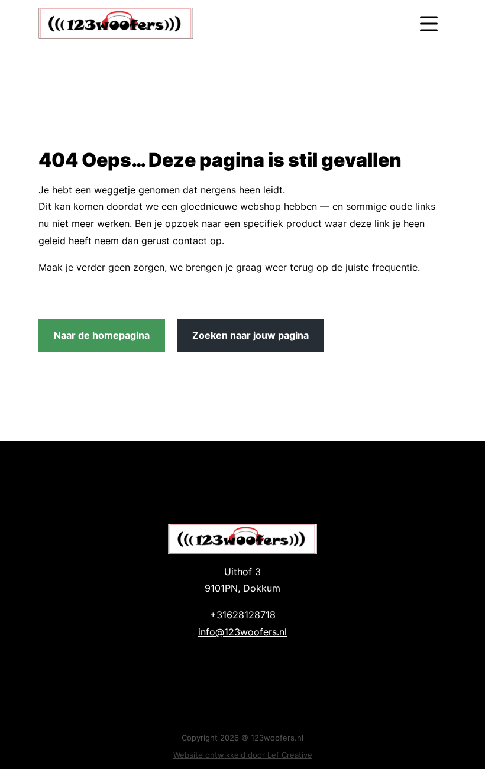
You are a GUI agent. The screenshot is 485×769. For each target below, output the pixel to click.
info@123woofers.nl (242, 632)
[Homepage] (217, 23)
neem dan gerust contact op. (159, 240)
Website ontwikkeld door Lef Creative (242, 755)
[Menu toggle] (429, 23)
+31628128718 (243, 615)
